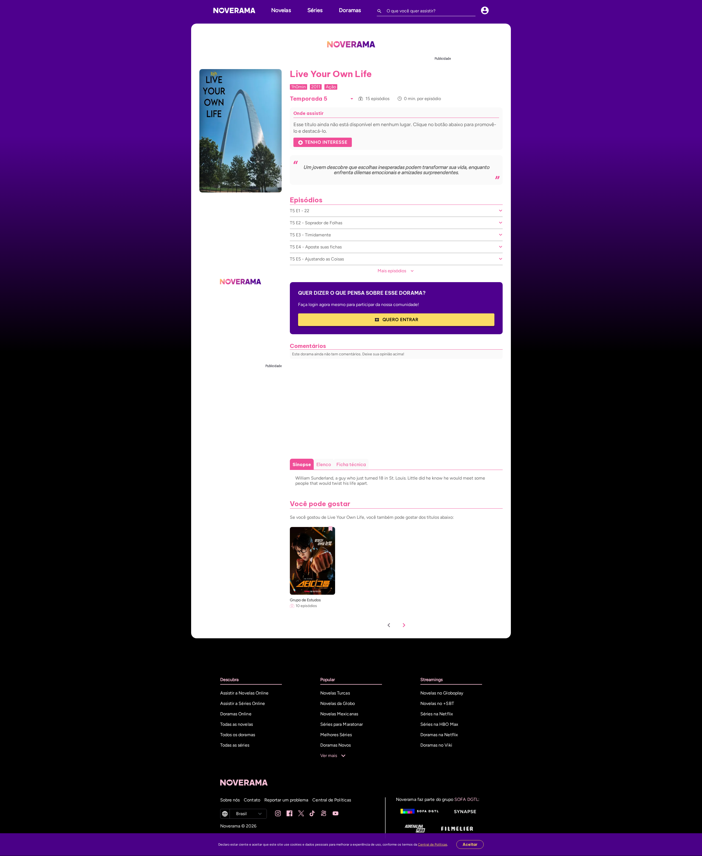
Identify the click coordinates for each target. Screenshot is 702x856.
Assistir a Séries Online (242, 703)
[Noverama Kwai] (324, 813)
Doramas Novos (335, 745)
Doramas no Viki (436, 745)
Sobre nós (230, 800)
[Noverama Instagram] (278, 813)
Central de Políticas (432, 844)
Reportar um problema (286, 800)
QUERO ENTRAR (400, 319)
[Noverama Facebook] (289, 813)
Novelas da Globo (337, 703)
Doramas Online (235, 713)
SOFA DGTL (466, 799)
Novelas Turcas (335, 693)
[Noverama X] (301, 813)
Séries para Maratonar (341, 724)
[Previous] (389, 625)
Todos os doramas (237, 734)
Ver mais (328, 755)
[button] (351, 98)
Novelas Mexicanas (339, 713)
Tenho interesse (326, 142)
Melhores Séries (336, 734)
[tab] (302, 464)
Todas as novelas (236, 724)
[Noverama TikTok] (312, 813)
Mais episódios (392, 270)
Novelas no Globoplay (441, 693)
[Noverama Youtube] (335, 813)
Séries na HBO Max (439, 724)
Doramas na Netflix (439, 734)
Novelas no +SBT (437, 703)
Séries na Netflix (436, 713)
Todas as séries (234, 745)
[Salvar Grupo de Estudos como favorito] (330, 528)
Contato (252, 800)
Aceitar (470, 844)
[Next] (404, 625)
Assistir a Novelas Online (244, 693)
